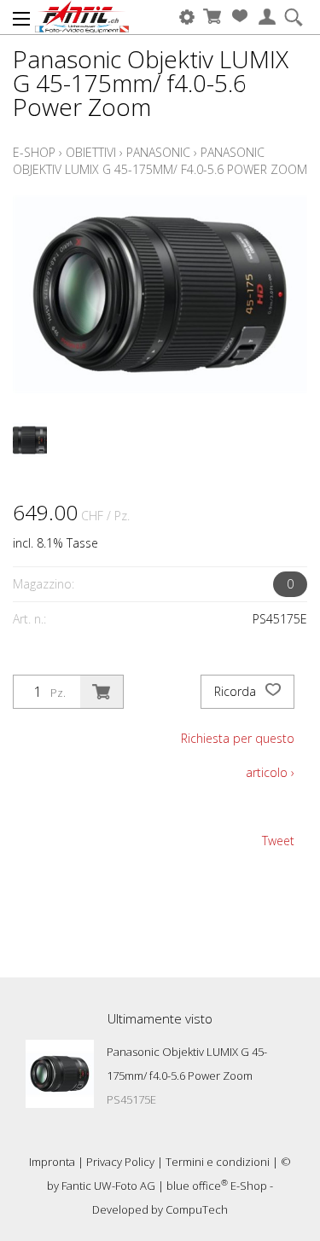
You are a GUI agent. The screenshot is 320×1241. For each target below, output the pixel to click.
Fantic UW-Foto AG (108, 1185)
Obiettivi (91, 152)
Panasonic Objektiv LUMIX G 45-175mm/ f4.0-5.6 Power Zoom (160, 160)
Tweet (278, 840)
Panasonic (158, 152)
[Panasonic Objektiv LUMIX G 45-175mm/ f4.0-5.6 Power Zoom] (60, 1074)
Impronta (52, 1161)
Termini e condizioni (218, 1161)
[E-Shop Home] (82, 17)
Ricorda (236, 691)
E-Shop (34, 152)
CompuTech (197, 1209)
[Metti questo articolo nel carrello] (101, 692)
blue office (197, 1185)
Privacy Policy (120, 1161)
